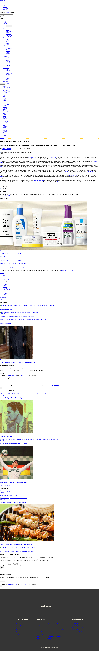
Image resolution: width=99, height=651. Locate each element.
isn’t (66, 157)
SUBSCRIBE (6, 279)
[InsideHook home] (49, 596)
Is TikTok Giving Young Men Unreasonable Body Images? (12, 260)
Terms (73, 634)
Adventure (8, 34)
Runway (8, 51)
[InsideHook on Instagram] (56, 602)
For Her (7, 75)
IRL (17, 629)
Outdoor (8, 74)
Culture (4, 4)
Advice (7, 57)
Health (7, 60)
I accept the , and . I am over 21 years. (19, 375)
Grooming (8, 55)
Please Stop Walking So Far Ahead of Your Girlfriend (13, 502)
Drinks (7, 30)
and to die (90, 171)
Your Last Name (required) (20, 560)
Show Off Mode (9, 35)
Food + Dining (9, 31)
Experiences (5, 3)
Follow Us (3, 12)
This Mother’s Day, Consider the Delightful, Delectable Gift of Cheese (17, 551)
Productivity (8, 65)
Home (7, 72)
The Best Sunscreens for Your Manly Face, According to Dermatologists (14, 267)
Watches (8, 53)
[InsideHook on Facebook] (53, 602)
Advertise (74, 632)
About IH (74, 623)
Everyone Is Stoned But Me (5, 323)
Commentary (9, 48)
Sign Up (2, 373)
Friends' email (3, 565)
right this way (55, 385)
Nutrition (8, 64)
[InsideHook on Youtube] (59, 602)
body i (57, 181)
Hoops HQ (5, 9)
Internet (7, 44)
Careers (79, 625)
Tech (7, 77)
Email (15, 370)
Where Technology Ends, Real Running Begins (11, 398)
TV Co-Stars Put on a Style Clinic (8, 495)
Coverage (18, 627)
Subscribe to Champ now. (67, 270)
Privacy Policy (23, 375)
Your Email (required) (19, 557)
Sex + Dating (3, 440)
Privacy (79, 623)
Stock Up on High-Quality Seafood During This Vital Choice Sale (16, 544)
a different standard (73, 175)
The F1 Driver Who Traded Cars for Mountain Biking (13, 482)
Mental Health (9, 62)
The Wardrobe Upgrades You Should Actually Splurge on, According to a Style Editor (17, 362)
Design (7, 41)
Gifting (7, 79)
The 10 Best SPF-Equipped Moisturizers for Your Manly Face (12, 253)
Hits (17, 623)
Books (7, 40)
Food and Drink (9, 73)
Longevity (8, 61)
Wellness (5, 7)
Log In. (10, 281)
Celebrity (8, 47)
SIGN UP (2, 581)
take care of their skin (39, 180)
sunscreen (30, 157)
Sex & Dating (9, 36)
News (7, 49)
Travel (7, 32)
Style (4, 5)
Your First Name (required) (20, 559)
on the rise (66, 171)
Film (7, 39)
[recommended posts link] (23, 393)
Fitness (7, 58)
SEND (2, 567)
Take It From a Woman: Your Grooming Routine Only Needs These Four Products (17, 316)
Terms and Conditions (12, 375)
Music (7, 43)
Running (8, 66)
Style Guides (9, 52)
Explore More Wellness (5, 485)
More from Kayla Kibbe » (6, 195)
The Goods (5, 8)
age (60, 181)
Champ (17, 632)
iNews (1, 166)
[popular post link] (27, 305)
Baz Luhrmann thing (51, 157)
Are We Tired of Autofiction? (6, 309)
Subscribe (8, 12)
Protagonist (18, 634)
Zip (14, 372)
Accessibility (80, 627)
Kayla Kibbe (6, 149)
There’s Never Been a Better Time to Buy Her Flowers (13, 443)
